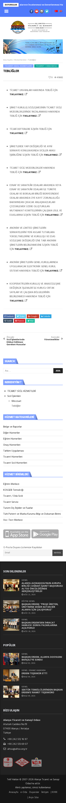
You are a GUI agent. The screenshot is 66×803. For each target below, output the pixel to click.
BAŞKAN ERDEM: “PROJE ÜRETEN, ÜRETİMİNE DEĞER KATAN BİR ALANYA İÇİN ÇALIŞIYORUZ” (40, 607)
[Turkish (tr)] (56, 11)
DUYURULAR (11, 4)
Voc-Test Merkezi (13, 520)
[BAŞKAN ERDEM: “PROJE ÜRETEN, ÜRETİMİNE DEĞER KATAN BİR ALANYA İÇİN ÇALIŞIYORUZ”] (11, 606)
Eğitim (25, 601)
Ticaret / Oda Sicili (46, 66)
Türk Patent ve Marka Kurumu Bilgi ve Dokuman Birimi (32, 514)
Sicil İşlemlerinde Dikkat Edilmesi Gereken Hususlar (16, 341)
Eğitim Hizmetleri (12, 439)
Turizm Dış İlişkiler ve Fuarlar (18, 508)
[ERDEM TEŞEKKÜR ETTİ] (11, 675)
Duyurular (34, 792)
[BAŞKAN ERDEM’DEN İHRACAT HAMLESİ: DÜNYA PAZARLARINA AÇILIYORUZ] (11, 625)
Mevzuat (16, 401)
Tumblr (9, 321)
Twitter (22, 316)
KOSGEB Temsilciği (13, 490)
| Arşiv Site (33, 797)
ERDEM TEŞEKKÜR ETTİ (34, 673)
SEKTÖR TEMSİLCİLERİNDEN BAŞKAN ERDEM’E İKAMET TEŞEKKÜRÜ (42, 691)
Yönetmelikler (51, 338)
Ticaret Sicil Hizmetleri (18, 66)
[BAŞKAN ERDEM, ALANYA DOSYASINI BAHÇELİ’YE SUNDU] (11, 659)
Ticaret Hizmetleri (12, 457)
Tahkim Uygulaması (13, 451)
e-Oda (24, 792)
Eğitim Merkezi (11, 484)
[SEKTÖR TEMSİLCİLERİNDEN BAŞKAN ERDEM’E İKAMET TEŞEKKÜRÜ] (11, 692)
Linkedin (46, 316)
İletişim (45, 792)
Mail (31, 321)
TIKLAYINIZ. (17, 94)
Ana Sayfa (7, 60)
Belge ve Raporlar (12, 427)
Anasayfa (13, 792)
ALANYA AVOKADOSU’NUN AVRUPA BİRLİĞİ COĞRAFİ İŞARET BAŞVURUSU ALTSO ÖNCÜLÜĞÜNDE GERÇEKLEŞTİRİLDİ (42, 587)
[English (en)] (60, 11)
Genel (25, 580)
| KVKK (54, 792)
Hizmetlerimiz (20, 60)
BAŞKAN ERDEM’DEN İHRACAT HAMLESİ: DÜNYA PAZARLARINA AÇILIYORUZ (39, 625)
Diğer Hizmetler (11, 433)
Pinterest (20, 321)
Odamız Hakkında (37, 670)
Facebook (10, 316)
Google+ (34, 316)
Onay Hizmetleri (11, 445)
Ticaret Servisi (10, 502)
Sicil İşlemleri (14, 396)
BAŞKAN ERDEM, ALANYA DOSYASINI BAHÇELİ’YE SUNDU (42, 658)
